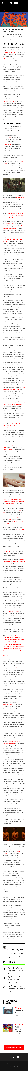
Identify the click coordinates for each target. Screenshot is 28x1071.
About (8, 1063)
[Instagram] (23, 43)
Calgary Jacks (7, 651)
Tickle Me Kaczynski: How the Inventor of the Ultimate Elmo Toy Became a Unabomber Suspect (19, 1030)
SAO (10, 519)
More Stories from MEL (14, 1048)
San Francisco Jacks (13, 611)
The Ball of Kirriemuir (10, 52)
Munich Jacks (7, 653)
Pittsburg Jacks (15, 639)
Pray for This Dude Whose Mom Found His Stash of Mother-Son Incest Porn (13, 128)
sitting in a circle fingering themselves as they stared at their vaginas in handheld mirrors (13, 215)
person (20, 510)
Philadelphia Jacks (8, 644)
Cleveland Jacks (19, 646)
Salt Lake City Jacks (12, 642)
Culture (3, 8)
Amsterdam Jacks (16, 651)
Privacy (14, 1063)
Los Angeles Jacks (17, 637)
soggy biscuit (14, 499)
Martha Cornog (9, 223)
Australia (11, 517)
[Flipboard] (12, 43)
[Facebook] (8, 43)
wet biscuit (10, 501)
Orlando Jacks (11, 646)
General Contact (14, 1066)
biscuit (19, 506)
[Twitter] (4, 43)
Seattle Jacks (7, 639)
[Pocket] (15, 43)
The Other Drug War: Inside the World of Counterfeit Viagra (15, 979)
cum (4, 512)
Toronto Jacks (17, 648)
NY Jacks (17, 635)
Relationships (10, 8)
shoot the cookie (19, 501)
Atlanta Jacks (7, 637)
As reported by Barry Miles (13, 895)
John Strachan (7, 58)
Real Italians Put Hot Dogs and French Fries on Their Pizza (16, 970)
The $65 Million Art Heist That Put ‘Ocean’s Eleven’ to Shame (16, 988)
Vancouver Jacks (8, 648)
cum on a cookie (9, 503)
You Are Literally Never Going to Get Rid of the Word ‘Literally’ (13, 140)
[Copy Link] (19, 43)
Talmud (14, 668)
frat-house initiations (9, 101)
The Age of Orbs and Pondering (19, 1013)
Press (20, 1063)
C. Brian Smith (19, 8)
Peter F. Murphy (7, 449)
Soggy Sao (19, 517)
